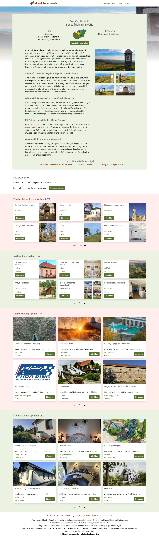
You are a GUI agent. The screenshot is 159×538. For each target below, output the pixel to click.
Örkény (17, 398)
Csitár (61, 268)
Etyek (106, 500)
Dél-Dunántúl (64, 353)
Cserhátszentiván (21, 289)
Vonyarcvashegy (110, 457)
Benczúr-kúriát (31, 127)
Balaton (62, 396)
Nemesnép (63, 457)
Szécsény (54, 50)
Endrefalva (108, 211)
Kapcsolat (108, 515)
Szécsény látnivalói (84, 164)
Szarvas (18, 355)
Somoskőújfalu (64, 289)
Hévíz (61, 500)
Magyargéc (63, 231)
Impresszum (52, 515)
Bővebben (20, 218)
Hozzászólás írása (57, 188)
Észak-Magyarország (112, 396)
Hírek (120, 3)
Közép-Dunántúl (110, 498)
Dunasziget (19, 457)
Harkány (107, 355)
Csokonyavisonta (65, 355)
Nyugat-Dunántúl (21, 455)
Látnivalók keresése (107, 3)
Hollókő (17, 268)
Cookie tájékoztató (92, 515)
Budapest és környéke (23, 396)
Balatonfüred (64, 398)
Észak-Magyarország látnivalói (110, 164)
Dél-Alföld (18, 353)
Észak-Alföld (19, 498)
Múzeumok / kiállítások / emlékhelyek (56, 164)
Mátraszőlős (108, 289)
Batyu (127, 3)
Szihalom (107, 398)
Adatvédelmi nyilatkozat (71, 515)
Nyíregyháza (19, 500)
